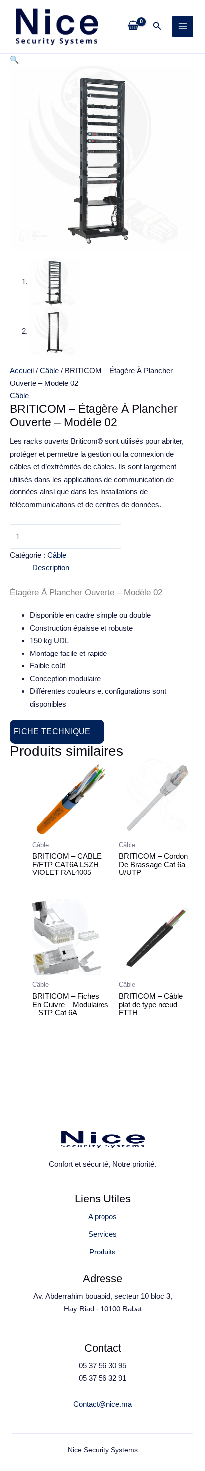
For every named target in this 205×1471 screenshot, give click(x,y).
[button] (157, 26)
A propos (102, 1216)
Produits (102, 1252)
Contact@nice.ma (102, 1404)
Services (102, 1234)
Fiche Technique (52, 731)
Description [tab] (50, 567)
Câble (49, 370)
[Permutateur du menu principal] (183, 26)
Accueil (22, 370)
